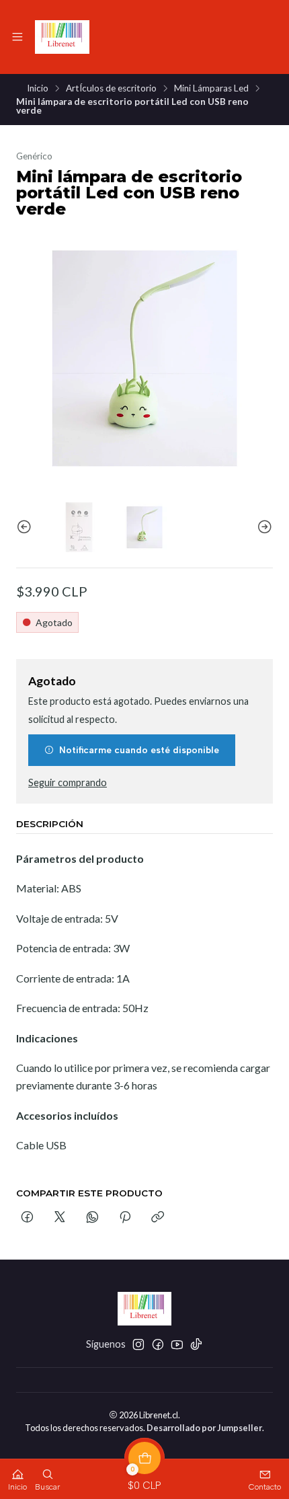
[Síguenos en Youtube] (177, 1344)
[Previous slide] (26, 526)
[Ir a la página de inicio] (62, 37)
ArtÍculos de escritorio (111, 88)
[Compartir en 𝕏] (59, 1218)
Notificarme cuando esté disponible (139, 749)
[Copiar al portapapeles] (158, 1218)
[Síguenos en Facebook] (158, 1344)
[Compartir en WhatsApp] (92, 1218)
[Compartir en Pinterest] (125, 1218)
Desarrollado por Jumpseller (204, 1427)
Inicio (37, 88)
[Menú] (17, 37)
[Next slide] (263, 526)
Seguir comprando (67, 782)
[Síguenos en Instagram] (138, 1344)
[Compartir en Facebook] (27, 1218)
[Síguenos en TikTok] (196, 1344)
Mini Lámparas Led (211, 88)
